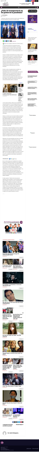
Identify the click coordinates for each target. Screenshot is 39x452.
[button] (35, 7)
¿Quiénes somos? (28, 448)
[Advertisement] (13, 213)
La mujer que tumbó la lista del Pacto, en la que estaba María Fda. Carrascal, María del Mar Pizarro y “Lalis (32, 82)
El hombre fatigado (19, 424)
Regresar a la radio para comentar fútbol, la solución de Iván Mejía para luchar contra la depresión (32, 99)
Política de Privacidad (35, 448)
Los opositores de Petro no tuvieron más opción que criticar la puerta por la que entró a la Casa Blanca (32, 88)
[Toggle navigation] (19, 7)
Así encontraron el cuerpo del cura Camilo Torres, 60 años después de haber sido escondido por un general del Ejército (32, 93)
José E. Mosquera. (14, 432)
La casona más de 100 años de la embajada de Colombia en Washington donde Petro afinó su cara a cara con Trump (32, 104)
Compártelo (14, 41)
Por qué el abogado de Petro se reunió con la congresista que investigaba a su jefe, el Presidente (32, 76)
